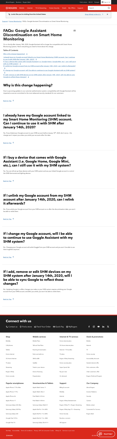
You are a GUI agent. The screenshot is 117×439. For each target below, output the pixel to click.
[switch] (97, 2)
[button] (90, 2)
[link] (10, 2)
